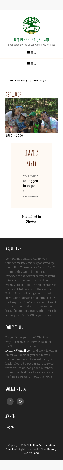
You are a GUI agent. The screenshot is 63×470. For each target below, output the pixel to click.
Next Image (39, 80)
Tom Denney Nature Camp (32, 39)
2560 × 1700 (14, 135)
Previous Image (18, 80)
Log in (9, 427)
